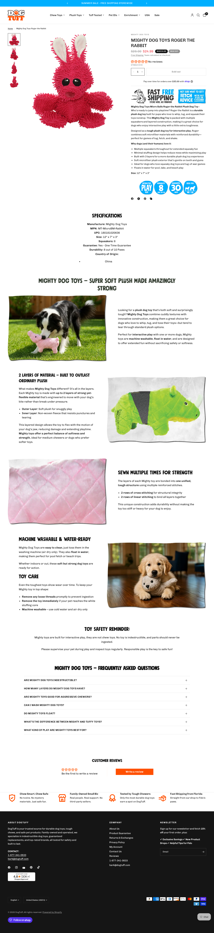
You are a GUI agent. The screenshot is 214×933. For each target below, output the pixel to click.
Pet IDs (113, 15)
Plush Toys (75, 15)
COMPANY (115, 823)
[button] (139, 61)
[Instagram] (18, 867)
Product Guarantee (120, 833)
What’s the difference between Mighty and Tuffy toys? (63, 721)
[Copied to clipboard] (152, 199)
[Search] (198, 15)
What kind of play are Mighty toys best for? (55, 730)
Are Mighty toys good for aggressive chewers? (58, 696)
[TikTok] (40, 867)
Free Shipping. (137, 55)
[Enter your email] (203, 852)
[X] (139, 199)
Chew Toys (56, 15)
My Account (116, 847)
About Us (114, 828)
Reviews (114, 856)
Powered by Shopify (52, 912)
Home (10, 28)
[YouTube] (26, 867)
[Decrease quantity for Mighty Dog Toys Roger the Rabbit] (133, 71)
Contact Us (115, 851)
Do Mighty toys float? (39, 713)
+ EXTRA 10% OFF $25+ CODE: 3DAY (107, 3)
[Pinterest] (146, 199)
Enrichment (131, 15)
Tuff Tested (95, 15)
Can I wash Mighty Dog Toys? (44, 705)
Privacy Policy (117, 842)
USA (147, 15)
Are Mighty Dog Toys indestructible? (50, 680)
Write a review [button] (134, 771)
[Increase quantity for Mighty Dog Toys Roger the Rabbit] (142, 71)
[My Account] (192, 15)
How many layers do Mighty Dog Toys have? (54, 688)
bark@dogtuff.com (119, 865)
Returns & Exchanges (121, 837)
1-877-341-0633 (17, 855)
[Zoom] (115, 40)
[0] (203, 15)
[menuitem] (57, 15)
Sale (156, 15)
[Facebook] (133, 199)
